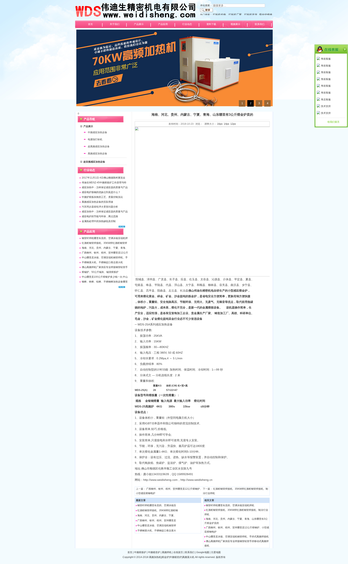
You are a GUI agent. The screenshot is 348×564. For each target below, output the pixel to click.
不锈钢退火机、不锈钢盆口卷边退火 (156, 530)
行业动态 (187, 24)
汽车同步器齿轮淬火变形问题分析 (100, 206)
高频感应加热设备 (97, 153)
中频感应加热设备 (97, 132)
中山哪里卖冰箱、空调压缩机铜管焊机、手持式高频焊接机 (237, 536)
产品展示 (139, 24)
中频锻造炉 (154, 552)
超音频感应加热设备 (94, 161)
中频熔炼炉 (140, 552)
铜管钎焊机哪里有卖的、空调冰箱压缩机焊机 (230, 505)
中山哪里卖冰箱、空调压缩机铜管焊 (156, 525)
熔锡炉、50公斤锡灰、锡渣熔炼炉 (100, 272)
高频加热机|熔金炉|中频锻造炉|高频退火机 (171, 557)
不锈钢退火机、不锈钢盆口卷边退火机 (102, 262)
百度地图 (216, 552)
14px (226, 124)
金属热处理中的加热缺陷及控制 (99, 221)
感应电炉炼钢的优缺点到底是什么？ (101, 192)
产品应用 (163, 24)
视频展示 (235, 24)
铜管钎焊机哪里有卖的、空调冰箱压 (156, 505)
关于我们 (114, 24)
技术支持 (326, 106)
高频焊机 (167, 552)
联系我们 (259, 24)
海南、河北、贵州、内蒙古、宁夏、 (156, 515)
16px (220, 124)
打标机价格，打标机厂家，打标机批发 (235, 14)
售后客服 (326, 99)
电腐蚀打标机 (95, 139)
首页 (90, 24)
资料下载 (211, 24)
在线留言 (178, 552)
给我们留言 (333, 121)
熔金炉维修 (265, 14)
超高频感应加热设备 (99, 146)
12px (233, 124)
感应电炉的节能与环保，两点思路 (100, 216)
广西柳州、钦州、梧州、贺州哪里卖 (156, 520)
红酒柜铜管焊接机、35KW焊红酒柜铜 (157, 510)
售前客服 (326, 58)
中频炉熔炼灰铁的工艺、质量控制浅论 (102, 197)
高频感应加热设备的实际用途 (97, 201)
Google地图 (202, 552)
